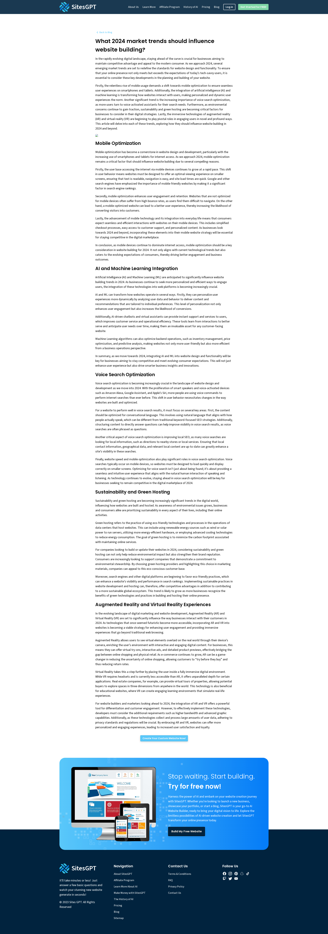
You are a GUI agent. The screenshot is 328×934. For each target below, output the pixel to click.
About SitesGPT (123, 874)
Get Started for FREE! (253, 7)
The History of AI (123, 899)
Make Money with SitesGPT (130, 893)
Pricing (206, 7)
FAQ (170, 880)
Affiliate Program (169, 7)
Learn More (149, 7)
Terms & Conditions (179, 874)
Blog (217, 7)
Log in (229, 7)
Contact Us (174, 893)
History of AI (190, 7)
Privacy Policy (176, 886)
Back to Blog (105, 32)
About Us (133, 7)
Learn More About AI (126, 886)
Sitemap (119, 918)
